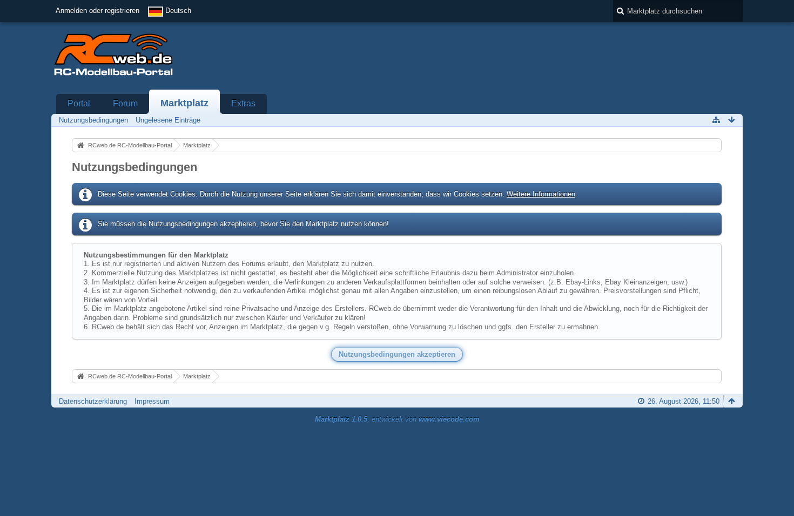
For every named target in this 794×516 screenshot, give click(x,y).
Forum (125, 103)
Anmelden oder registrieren (97, 10)
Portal (79, 103)
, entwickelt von (397, 419)
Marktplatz (184, 103)
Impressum (152, 401)
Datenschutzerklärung (93, 401)
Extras (243, 103)
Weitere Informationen (541, 194)
